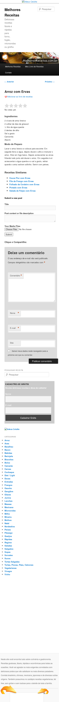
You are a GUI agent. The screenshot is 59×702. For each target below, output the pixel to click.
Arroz (7, 440)
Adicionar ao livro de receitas (20, 96)
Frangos (8, 485)
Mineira (8, 516)
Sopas (7, 552)
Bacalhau (9, 446)
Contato (8, 72)
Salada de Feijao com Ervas (22, 190)
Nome (14, 313)
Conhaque (9, 472)
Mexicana (9, 507)
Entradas (9, 481)
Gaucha (8, 488)
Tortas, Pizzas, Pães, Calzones (19, 564)
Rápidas (8, 539)
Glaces (8, 494)
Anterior (9, 81)
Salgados (9, 548)
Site (11, 342)
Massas (8, 504)
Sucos (7, 558)
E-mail (14, 328)
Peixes (8, 529)
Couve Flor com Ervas (19, 178)
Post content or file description (19, 213)
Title (7, 204)
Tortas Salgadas (12, 561)
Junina (8, 497)
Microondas (10, 510)
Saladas (8, 545)
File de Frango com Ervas (21, 181)
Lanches (8, 500)
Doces (7, 478)
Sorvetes (9, 555)
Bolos (7, 462)
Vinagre (8, 571)
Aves (7, 443)
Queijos (8, 536)
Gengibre (9, 491)
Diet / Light (10, 475)
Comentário (16, 275)
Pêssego (9, 532)
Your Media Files (12, 226)
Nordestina (10, 526)
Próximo (49, 81)
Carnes (8, 469)
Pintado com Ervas (18, 187)
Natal (7, 523)
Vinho (7, 574)
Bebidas (8, 453)
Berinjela (9, 456)
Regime (8, 542)
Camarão (9, 465)
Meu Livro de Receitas (34, 66)
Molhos (8, 520)
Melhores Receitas (13, 66)
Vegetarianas (10, 568)
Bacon (7, 449)
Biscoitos (9, 459)
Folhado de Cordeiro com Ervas (24, 184)
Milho (7, 513)
